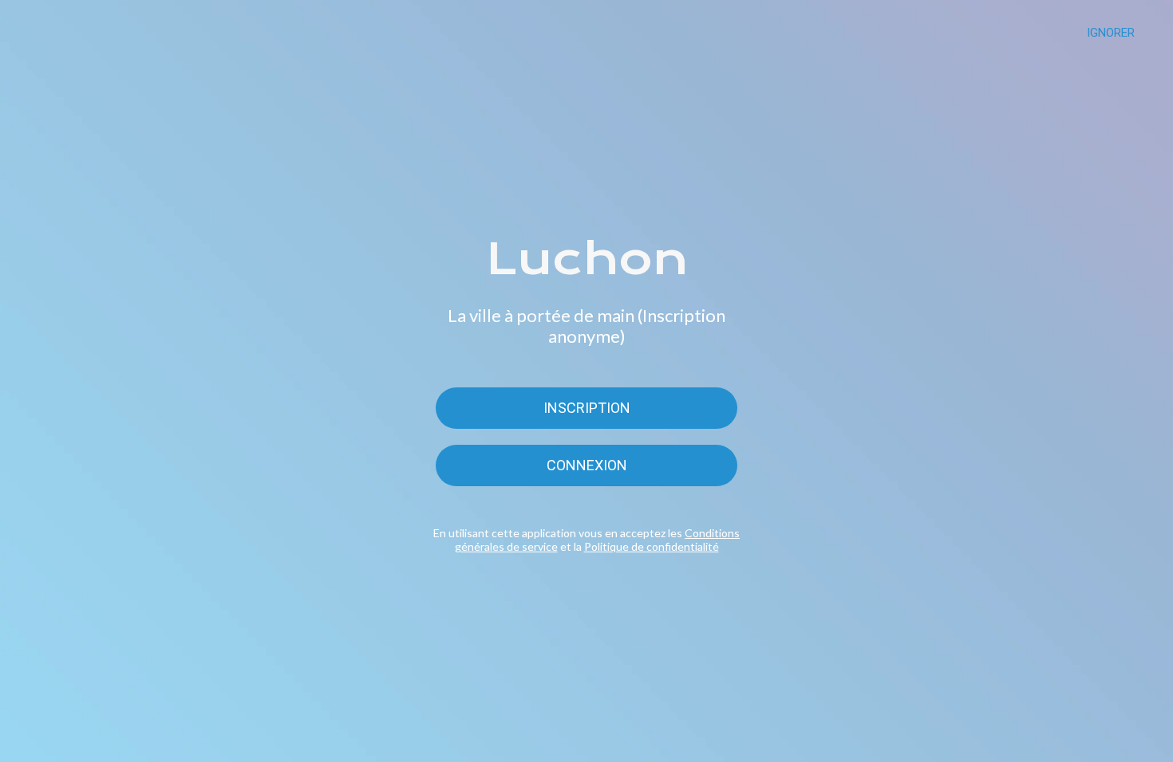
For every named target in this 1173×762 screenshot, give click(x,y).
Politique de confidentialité (651, 546)
